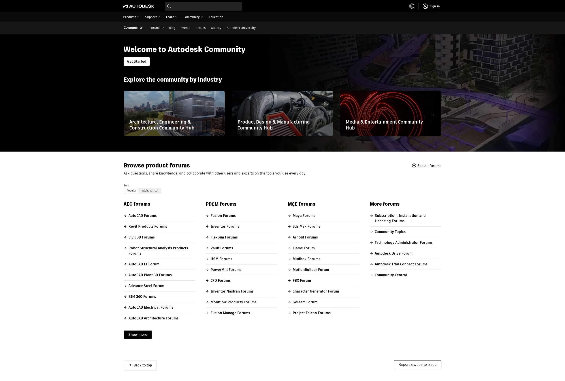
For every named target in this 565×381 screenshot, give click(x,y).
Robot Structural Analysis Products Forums (158, 251)
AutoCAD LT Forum (143, 264)
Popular (131, 190)
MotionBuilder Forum (311, 269)
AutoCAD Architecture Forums (153, 318)
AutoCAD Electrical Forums (150, 307)
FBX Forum (302, 280)
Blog (172, 28)
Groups (201, 28)
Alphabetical (150, 190)
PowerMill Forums (226, 269)
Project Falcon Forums (312, 312)
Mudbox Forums (306, 258)
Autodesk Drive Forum (393, 253)
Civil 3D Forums (141, 237)
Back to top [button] (143, 365)
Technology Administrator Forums (404, 242)
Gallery (216, 28)
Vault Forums (222, 248)
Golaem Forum (305, 302)
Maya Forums (304, 215)
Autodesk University (241, 28)
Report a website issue (418, 364)
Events (185, 28)
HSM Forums (221, 258)
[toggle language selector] (411, 6)
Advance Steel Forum (146, 285)
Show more (137, 334)
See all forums (429, 165)
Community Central (391, 275)
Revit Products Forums (147, 226)
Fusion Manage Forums (230, 312)
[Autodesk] (138, 6)
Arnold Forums (305, 237)
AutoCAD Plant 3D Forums (150, 275)
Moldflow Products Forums (233, 302)
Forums (154, 28)
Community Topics (390, 231)
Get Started (136, 61)
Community (133, 27)
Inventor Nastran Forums (232, 291)
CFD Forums (221, 280)
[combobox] (203, 6)
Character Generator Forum (316, 291)
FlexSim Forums (224, 237)
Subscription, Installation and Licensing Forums (400, 218)
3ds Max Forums (306, 226)
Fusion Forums (223, 215)
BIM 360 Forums (142, 296)
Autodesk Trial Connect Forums (401, 264)
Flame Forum (304, 248)
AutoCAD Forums (142, 215)
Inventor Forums (225, 226)
